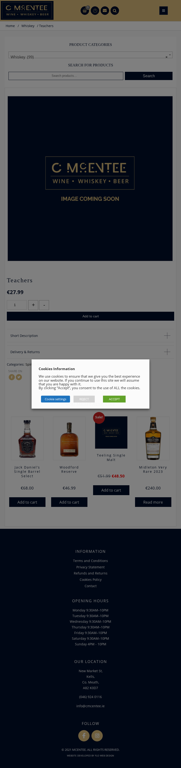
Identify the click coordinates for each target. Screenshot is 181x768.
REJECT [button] (84, 399)
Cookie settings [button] (55, 399)
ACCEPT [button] (114, 399)
